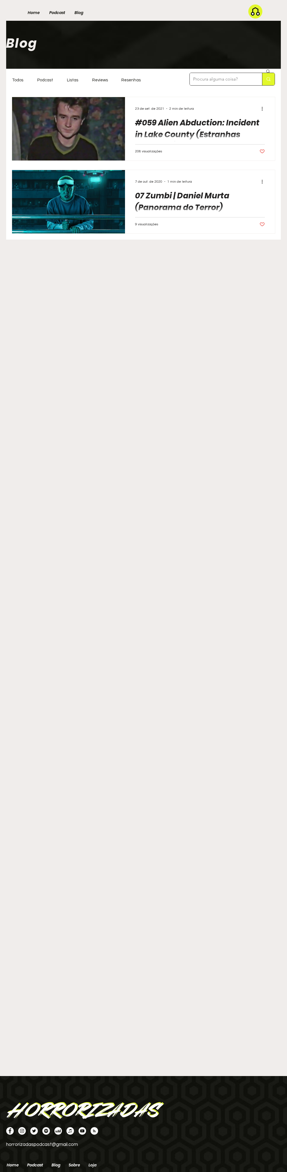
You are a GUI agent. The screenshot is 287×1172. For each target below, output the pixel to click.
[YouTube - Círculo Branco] (82, 1131)
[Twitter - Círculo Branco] (34, 1131)
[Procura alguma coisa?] (268, 79)
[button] (268, 72)
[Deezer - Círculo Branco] (58, 1131)
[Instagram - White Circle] (22, 1131)
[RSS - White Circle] (94, 1131)
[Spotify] (46, 1131)
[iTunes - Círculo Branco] (70, 1131)
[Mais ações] (264, 108)
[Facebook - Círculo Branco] (10, 1131)
